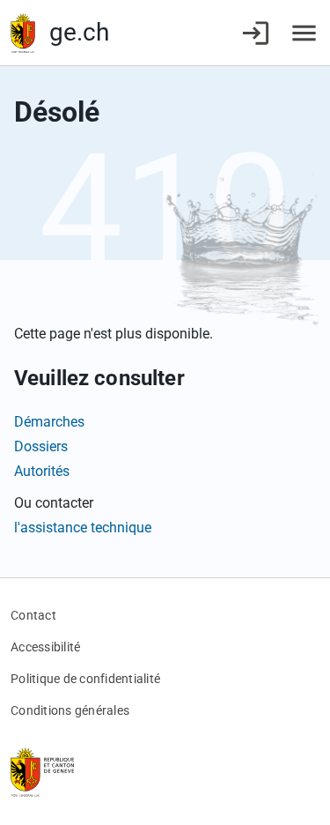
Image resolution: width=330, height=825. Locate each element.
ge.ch (79, 32)
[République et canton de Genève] (23, 33)
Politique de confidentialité (85, 679)
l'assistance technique (82, 527)
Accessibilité (45, 647)
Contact (33, 615)
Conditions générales (70, 710)
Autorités (42, 471)
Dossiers (41, 446)
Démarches (49, 421)
